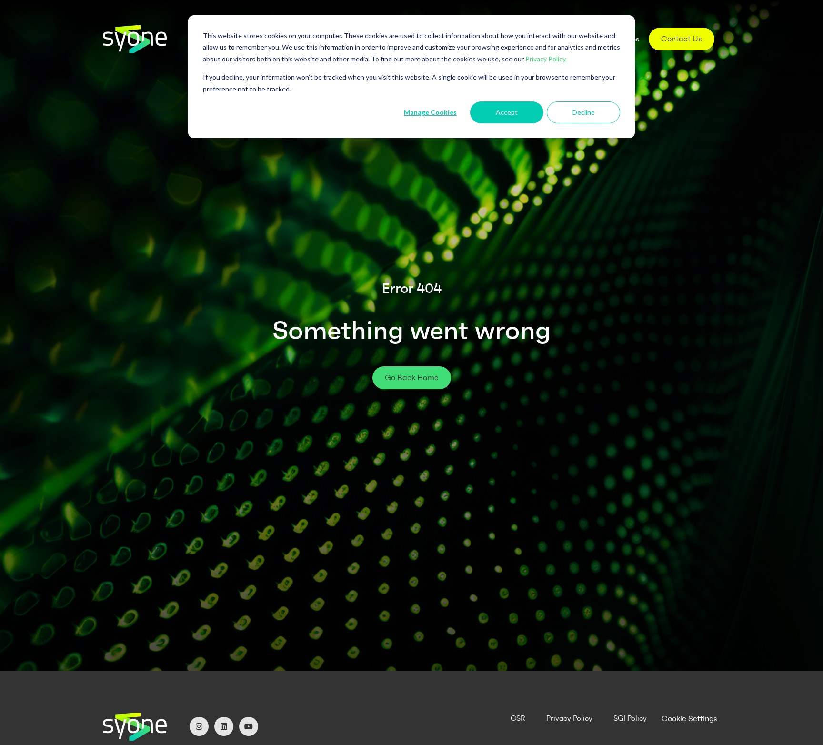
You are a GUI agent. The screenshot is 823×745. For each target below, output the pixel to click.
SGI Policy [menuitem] (630, 718)
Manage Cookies (430, 112)
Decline (583, 112)
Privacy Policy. (546, 59)
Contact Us (681, 38)
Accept (507, 112)
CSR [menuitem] (518, 718)
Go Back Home (412, 377)
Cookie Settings (689, 718)
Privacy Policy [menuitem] (569, 718)
